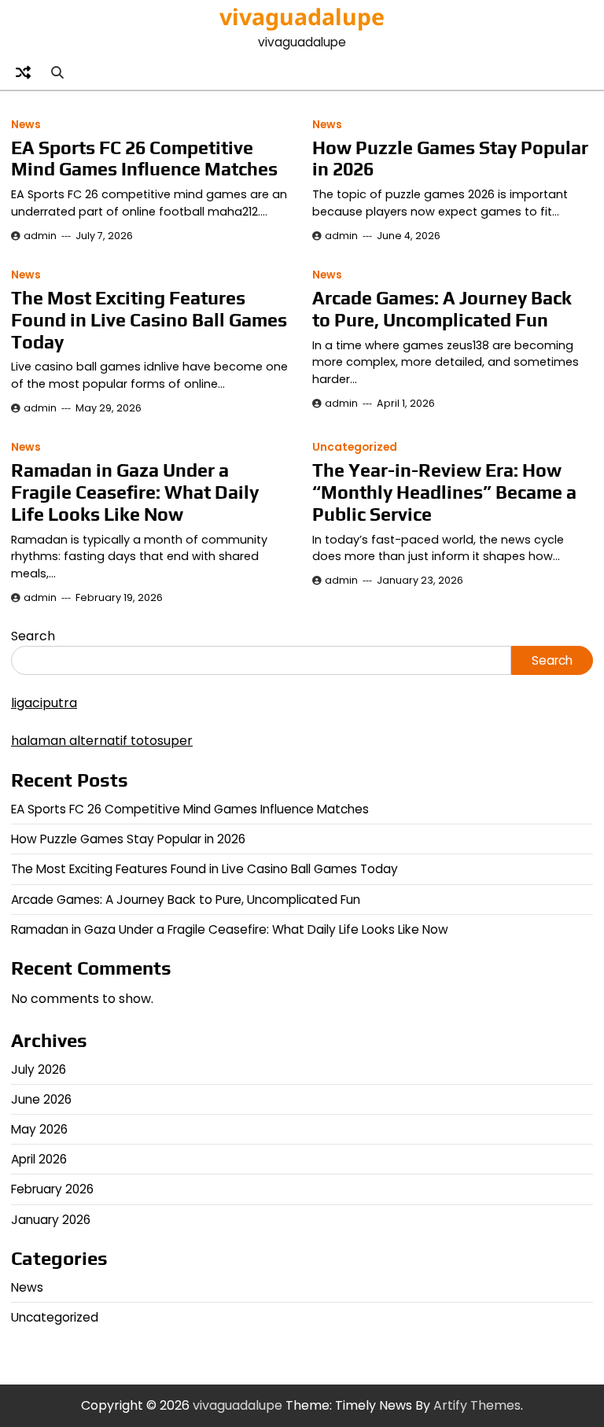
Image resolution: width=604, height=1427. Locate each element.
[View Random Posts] (23, 73)
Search (33, 636)
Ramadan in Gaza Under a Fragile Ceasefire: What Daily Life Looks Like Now (135, 492)
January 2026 (50, 1219)
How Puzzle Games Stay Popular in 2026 (128, 839)
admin (40, 235)
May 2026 (39, 1129)
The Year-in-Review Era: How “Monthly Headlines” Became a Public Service (444, 492)
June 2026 (41, 1099)
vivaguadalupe (302, 16)
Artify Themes (477, 1405)
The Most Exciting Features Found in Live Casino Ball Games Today (149, 319)
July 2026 (38, 1069)
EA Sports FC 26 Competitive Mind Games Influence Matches (144, 158)
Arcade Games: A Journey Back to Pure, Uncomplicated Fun (442, 308)
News (26, 124)
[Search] (56, 73)
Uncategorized (354, 447)
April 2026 (39, 1159)
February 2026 (52, 1189)
